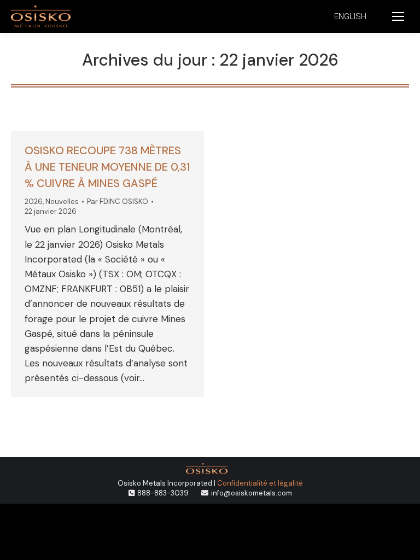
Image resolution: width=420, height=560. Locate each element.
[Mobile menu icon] (398, 16)
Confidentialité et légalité (260, 483)
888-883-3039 (163, 493)
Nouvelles (62, 201)
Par (117, 201)
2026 (34, 201)
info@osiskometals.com (251, 493)
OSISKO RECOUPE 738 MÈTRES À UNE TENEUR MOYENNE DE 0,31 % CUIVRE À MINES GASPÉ (107, 166)
